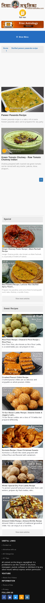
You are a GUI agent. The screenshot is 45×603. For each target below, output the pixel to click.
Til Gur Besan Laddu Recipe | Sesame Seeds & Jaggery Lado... (22, 413)
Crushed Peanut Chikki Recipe (15, 377)
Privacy (6, 589)
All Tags (6, 558)
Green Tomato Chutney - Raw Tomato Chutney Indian (21, 158)
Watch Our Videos (10, 577)
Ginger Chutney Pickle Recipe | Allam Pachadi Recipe (21, 250)
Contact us (7, 545)
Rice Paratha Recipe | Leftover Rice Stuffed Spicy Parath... (20, 285)
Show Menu (24, 37)
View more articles (22, 298)
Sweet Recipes (11, 308)
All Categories (8, 554)
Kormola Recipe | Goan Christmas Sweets (20, 450)
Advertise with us (9, 549)
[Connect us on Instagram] (27, 597)
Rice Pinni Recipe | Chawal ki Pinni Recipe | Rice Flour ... (21, 340)
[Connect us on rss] (21, 597)
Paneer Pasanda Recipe (13, 115)
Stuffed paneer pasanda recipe (24, 48)
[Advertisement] (23, 71)
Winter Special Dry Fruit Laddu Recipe (18, 485)
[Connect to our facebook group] (10, 597)
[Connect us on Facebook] (4, 597)
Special (7, 219)
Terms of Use (8, 585)
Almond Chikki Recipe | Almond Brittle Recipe (22, 520)
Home (5, 48)
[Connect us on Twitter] (15, 597)
